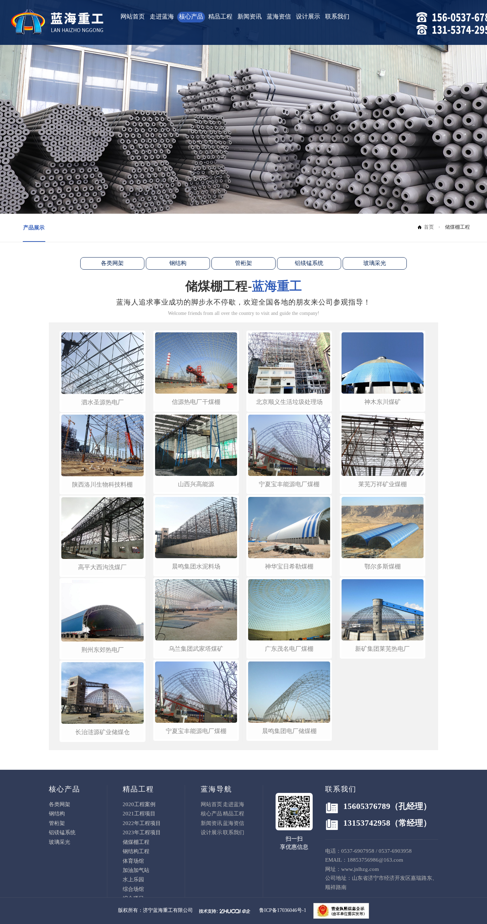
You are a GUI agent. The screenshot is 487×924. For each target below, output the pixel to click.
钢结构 (177, 263)
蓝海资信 (279, 16)
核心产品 (191, 16)
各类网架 (112, 263)
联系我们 (337, 16)
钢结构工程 (136, 851)
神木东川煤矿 (382, 402)
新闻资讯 (249, 16)
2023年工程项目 (142, 832)
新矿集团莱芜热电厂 (382, 648)
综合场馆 (133, 889)
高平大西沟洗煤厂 (102, 567)
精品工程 (220, 16)
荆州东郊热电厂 (102, 650)
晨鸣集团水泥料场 (196, 566)
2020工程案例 (139, 804)
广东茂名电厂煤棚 (289, 648)
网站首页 (133, 16)
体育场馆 (133, 861)
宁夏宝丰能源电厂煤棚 (196, 731)
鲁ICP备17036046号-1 (282, 910)
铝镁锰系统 (309, 263)
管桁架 (243, 263)
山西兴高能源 (196, 484)
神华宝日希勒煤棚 (289, 566)
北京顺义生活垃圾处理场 (289, 402)
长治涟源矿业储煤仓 (102, 732)
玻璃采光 (374, 263)
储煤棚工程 (136, 842)
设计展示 (308, 16)
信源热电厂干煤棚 (196, 402)
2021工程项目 (139, 813)
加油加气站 (136, 870)
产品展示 (34, 227)
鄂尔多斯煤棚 (382, 566)
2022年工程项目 (142, 823)
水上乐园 (133, 879)
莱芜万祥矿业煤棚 (382, 484)
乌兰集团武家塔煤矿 (196, 648)
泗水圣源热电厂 (102, 402)
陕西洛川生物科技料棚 (102, 484)
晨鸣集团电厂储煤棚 (289, 731)
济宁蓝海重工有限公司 (168, 910)
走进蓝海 (162, 16)
